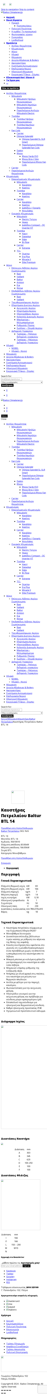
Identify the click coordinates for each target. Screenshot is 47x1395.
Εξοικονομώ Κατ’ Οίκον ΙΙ (20, 77)
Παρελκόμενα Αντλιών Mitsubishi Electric (28, 112)
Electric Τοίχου (29, 219)
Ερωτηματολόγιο (14, 1323)
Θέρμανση (16, 57)
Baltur (20, 279)
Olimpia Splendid (25, 136)
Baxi (19, 273)
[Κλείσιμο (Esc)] (2, 1390)
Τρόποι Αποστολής (15, 1349)
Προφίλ (15, 22)
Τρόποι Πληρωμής (15, 1343)
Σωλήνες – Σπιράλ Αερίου (29, 328)
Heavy (25, 222)
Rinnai (20, 288)
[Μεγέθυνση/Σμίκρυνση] (10, 1390)
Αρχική (10, 17)
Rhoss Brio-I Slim (30, 159)
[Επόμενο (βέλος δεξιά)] (5, 1393)
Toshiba (15, 116)
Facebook (11, 1270)
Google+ (10, 1276)
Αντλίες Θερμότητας (21, 45)
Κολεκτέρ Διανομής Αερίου (30, 316)
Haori (24, 233)
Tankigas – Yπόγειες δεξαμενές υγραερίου (27, 335)
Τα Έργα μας (13, 80)
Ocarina (26, 253)
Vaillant (20, 276)
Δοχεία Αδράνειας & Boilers (25, 60)
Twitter (9, 1273)
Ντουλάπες (27, 210)
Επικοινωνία (12, 1329)
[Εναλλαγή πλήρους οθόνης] (7, 1390)
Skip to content (26, 9)
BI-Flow (25, 242)
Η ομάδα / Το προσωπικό (23, 31)
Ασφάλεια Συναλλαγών (17, 1346)
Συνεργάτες (17, 37)
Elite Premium (29, 262)
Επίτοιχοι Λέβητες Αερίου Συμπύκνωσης (24, 269)
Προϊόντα (11, 43)
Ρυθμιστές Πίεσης (26, 325)
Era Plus (26, 256)
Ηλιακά (15, 54)
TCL (19, 250)
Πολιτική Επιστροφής (17, 1352)
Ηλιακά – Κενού (19, 351)
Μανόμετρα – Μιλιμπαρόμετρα (25, 321)
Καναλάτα (26, 185)
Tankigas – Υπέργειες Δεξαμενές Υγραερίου (27, 341)
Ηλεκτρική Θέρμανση (22, 71)
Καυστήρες (23, 718)
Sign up (27, 1266)
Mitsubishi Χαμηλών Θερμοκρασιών (27, 106)
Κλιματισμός (17, 48)
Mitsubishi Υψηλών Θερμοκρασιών (26, 100)
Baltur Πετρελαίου (10, 831)
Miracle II (26, 259)
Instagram (11, 1279)
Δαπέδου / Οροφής (31, 207)
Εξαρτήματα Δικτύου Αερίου (25, 305)
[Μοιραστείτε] (5, 1390)
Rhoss (20, 153)
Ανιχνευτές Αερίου (26, 308)
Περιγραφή (12, 868)
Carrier (20, 133)
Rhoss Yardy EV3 (30, 156)
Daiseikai (26, 236)
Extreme (26, 248)
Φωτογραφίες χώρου (22, 34)
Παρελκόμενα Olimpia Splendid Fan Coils (32, 146)
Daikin (20, 150)
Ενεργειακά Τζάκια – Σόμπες (25, 74)
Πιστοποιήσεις (24, 25)
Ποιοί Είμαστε (14, 20)
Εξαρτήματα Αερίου (26, 311)
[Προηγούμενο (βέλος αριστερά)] (2, 1393)
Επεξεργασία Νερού (21, 68)
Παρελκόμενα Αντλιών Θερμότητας (22, 172)
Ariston (20, 282)
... (7, 83)
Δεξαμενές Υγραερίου (22, 331)
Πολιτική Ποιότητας (21, 28)
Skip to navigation (10, 9)
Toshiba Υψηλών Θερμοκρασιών (25, 120)
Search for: (6, 376)
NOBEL (15, 348)
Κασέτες (26, 187)
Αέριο (14, 51)
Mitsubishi (16, 96)
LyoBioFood (17, 40)
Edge (24, 239)
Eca (18, 285)
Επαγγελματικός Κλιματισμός (25, 179)
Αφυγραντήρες (18, 63)
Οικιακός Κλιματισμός (22, 213)
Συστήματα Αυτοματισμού (24, 65)
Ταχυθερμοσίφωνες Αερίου (25, 302)
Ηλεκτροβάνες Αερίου (28, 313)
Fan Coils (15, 130)
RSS (8, 1282)
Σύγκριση (6, 863)
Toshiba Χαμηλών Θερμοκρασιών (25, 126)
